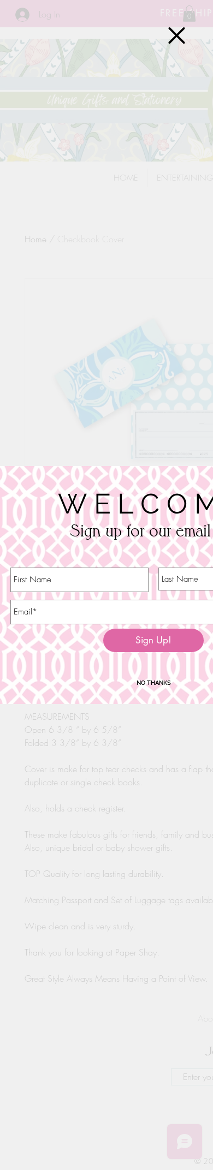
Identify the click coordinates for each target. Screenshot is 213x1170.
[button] (177, 35)
